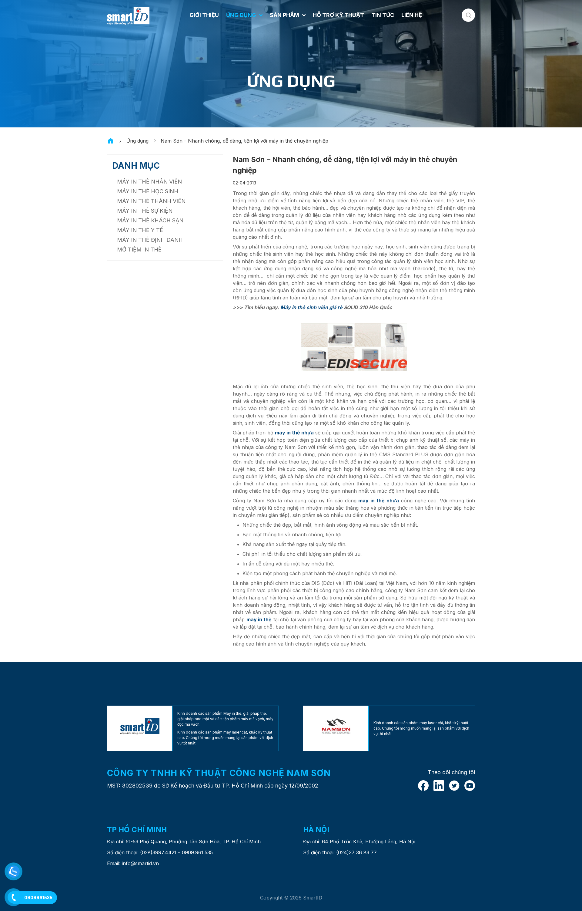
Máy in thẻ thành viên (151, 201)
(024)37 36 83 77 (356, 852)
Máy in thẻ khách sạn (150, 220)
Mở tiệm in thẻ (139, 249)
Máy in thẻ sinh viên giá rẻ (311, 307)
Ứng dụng (137, 141)
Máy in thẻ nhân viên (149, 181)
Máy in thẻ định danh (150, 240)
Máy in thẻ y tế (140, 230)
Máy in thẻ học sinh (147, 191)
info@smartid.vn (140, 863)
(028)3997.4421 (158, 852)
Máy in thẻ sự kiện (144, 211)
